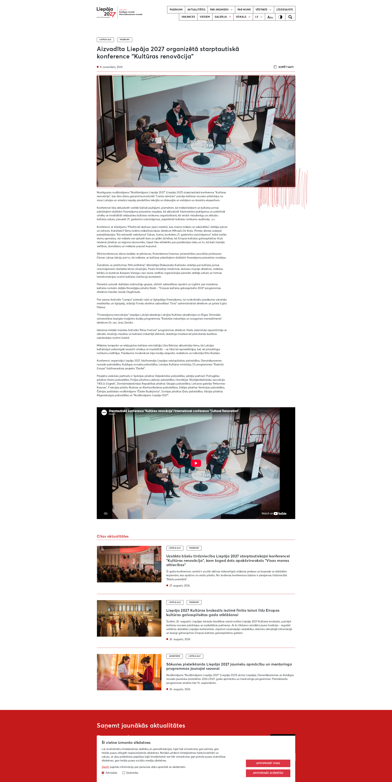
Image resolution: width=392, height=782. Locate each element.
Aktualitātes (196, 9)
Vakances (188, 17)
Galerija (221, 17)
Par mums (244, 9)
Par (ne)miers (219, 9)
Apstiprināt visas (268, 763)
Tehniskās (111, 773)
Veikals (241, 17)
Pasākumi (176, 9)
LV (256, 17)
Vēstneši (262, 9)
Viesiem (205, 17)
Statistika (132, 773)
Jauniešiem (174, 656)
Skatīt (105, 767)
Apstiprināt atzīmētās (268, 773)
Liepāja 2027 (105, 40)
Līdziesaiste (284, 9)
